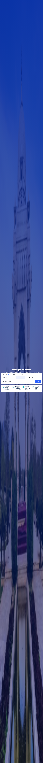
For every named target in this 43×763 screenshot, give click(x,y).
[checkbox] (24, 375)
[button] (34, 2)
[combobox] (5, 377)
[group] (8, 377)
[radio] (4, 375)
